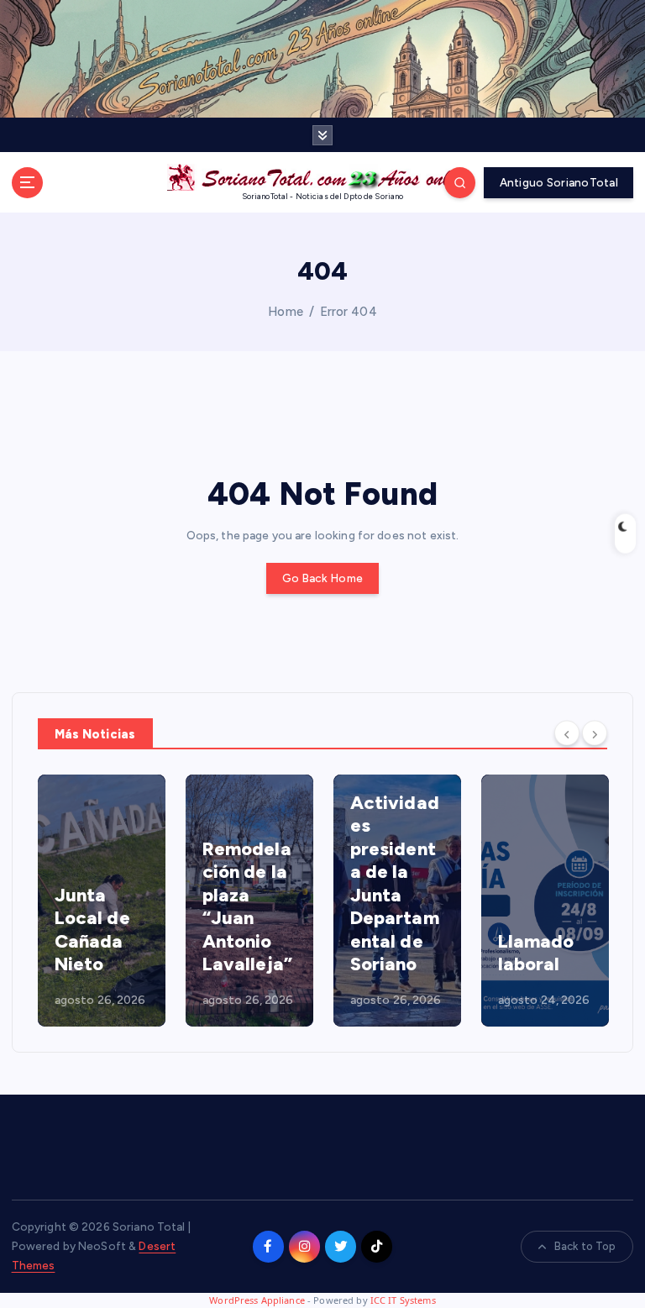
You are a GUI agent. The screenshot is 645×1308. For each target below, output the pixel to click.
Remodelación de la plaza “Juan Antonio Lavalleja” (247, 907)
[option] (101, 901)
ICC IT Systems (403, 1300)
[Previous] (566, 732)
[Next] (594, 732)
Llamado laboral (536, 953)
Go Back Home (322, 578)
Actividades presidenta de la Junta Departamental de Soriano (394, 883)
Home (285, 311)
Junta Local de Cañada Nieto (92, 930)
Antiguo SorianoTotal (559, 182)
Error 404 (348, 311)
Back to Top (585, 1246)
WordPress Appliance (257, 1300)
